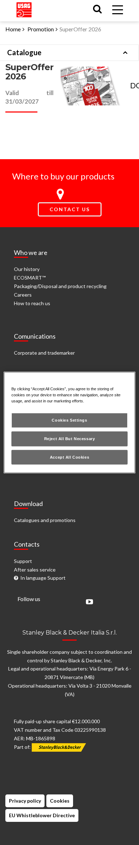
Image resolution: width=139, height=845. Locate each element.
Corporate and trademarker (44, 353)
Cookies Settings (69, 420)
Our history (27, 269)
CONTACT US (70, 209)
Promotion (40, 29)
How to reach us (32, 303)
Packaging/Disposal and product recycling (60, 286)
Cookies (60, 801)
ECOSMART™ (30, 278)
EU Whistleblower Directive (42, 815)
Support (23, 561)
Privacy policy (25, 801)
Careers (23, 295)
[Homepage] (24, 8)
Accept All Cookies (69, 457)
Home (13, 29)
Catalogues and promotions (45, 520)
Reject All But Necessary (69, 438)
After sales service (35, 570)
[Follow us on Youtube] (87, 602)
